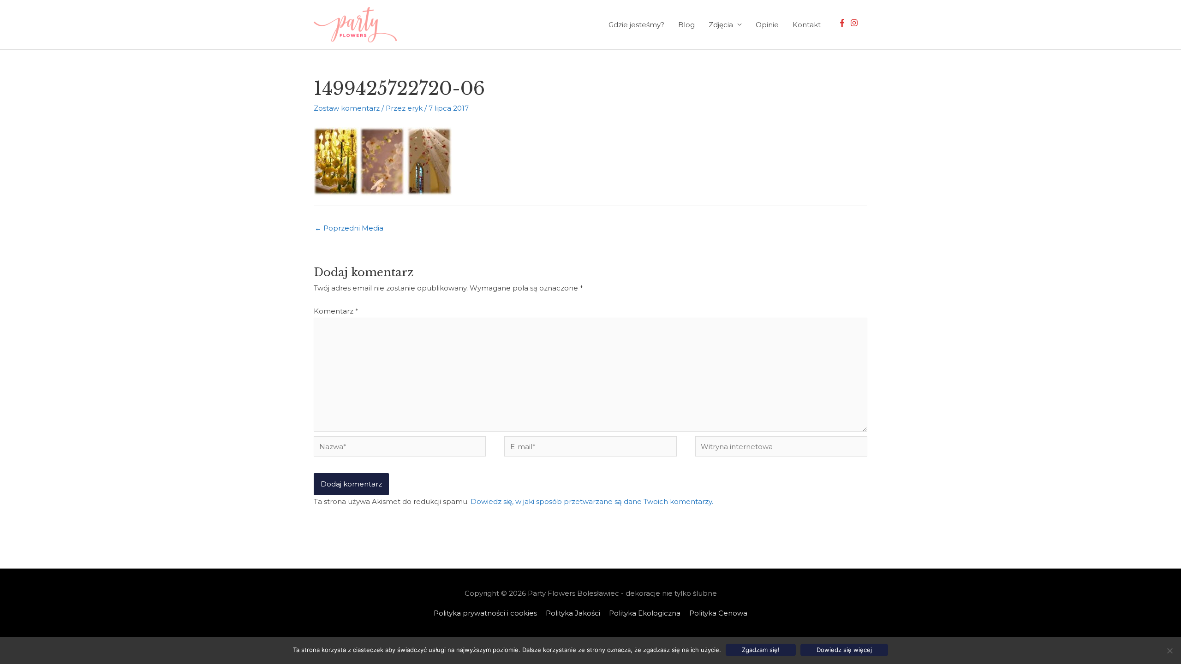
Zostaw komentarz (347, 108)
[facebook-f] (843, 23)
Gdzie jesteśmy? (636, 24)
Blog (686, 24)
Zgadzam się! (761, 649)
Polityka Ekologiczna (644, 613)
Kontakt (807, 24)
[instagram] (855, 23)
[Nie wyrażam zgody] (1169, 650)
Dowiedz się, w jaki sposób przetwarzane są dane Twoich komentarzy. (592, 501)
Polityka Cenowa (718, 613)
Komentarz (336, 311)
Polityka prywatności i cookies (485, 613)
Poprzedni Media (349, 228)
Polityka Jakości (573, 613)
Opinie (767, 24)
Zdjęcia (721, 24)
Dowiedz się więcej (844, 649)
